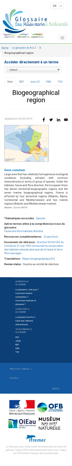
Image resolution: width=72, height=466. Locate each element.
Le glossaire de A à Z (24, 47)
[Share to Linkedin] (58, 120)
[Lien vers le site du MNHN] (50, 423)
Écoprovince (51, 236)
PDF (17, 337)
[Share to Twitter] (51, 120)
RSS (56, 388)
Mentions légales (20, 369)
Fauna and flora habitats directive (23, 231)
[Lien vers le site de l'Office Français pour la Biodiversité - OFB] (50, 407)
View (11, 83)
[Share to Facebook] (44, 120)
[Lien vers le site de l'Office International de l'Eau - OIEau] (22, 423)
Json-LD (35, 81)
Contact (14, 378)
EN (54, 5)
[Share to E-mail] (66, 120)
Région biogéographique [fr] (38, 258)
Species (40, 218)
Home (4, 47)
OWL (48, 81)
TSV (60, 81)
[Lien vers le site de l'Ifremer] (36, 438)
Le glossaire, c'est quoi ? (26, 289)
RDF (21, 81)
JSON (18, 341)
